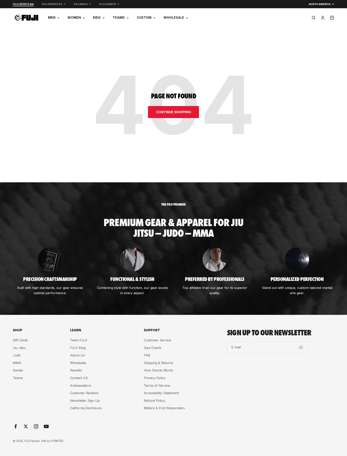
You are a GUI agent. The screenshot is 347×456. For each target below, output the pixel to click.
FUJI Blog (78, 348)
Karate (18, 370)
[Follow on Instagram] (36, 426)
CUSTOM (144, 17)
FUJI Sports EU (52, 4)
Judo (17, 355)
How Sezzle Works (158, 370)
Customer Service (157, 340)
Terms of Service (157, 386)
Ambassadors (80, 386)
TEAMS (119, 17)
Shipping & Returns (158, 363)
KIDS (97, 17)
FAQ (147, 355)
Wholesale (78, 363)
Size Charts (152, 348)
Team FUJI (78, 340)
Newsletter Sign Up (85, 401)
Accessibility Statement (161, 393)
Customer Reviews (84, 393)
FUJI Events (107, 4)
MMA (17, 363)
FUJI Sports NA (23, 4)
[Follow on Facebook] (15, 426)
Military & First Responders (164, 408)
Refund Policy (154, 401)
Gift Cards (20, 340)
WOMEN (74, 17)
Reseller (76, 370)
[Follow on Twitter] (26, 426)
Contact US (79, 378)
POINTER (57, 441)
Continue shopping (173, 112)
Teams (18, 378)
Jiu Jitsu (19, 348)
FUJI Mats (81, 4)
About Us (77, 355)
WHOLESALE (173, 17)
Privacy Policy (154, 378)
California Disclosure (86, 408)
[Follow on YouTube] (46, 426)
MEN (51, 17)
